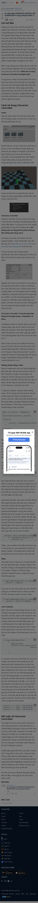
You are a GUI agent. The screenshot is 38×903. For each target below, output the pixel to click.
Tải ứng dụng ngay (19, 440)
